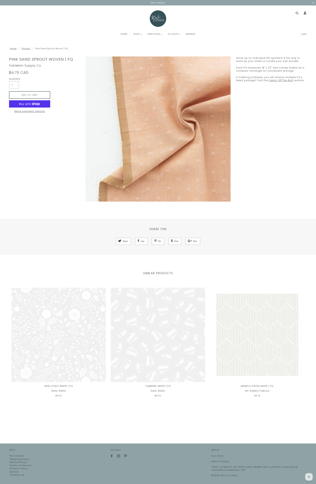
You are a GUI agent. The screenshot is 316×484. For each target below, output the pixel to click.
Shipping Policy (20, 459)
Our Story (217, 455)
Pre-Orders (17, 455)
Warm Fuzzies (220, 461)
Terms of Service (20, 465)
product (26, 48)
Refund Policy (18, 462)
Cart (304, 34)
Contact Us (17, 475)
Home (13, 48)
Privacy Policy (19, 468)
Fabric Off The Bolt (281, 80)
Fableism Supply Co (25, 65)
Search (14, 471)
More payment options (29, 111)
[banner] (158, 18)
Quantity (14, 79)
